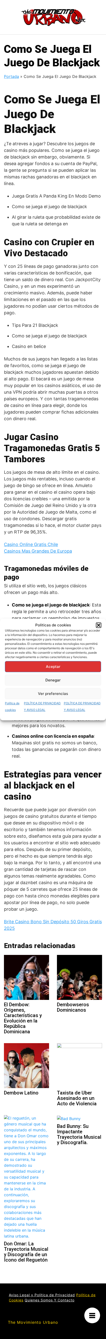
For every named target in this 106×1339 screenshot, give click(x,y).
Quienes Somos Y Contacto (49, 1300)
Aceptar (53, 666)
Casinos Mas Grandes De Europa (38, 551)
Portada (11, 76)
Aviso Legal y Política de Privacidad (42, 1295)
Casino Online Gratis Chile (31, 544)
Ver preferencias (53, 693)
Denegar (53, 680)
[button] (98, 625)
